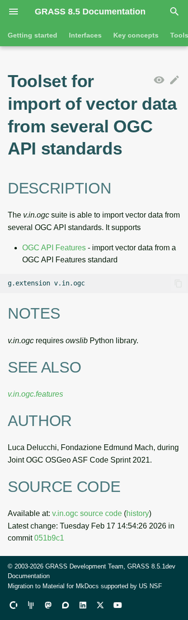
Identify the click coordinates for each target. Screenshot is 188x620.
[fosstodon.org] (48, 604)
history (137, 513)
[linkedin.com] (83, 604)
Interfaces (85, 35)
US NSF (150, 586)
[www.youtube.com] (117, 604)
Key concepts (136, 35)
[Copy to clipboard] (178, 283)
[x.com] (100, 604)
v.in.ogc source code (87, 513)
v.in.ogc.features (35, 394)
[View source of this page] (159, 80)
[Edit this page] (174, 80)
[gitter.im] (31, 604)
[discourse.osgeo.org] (65, 604)
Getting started (32, 35)
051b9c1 (49, 538)
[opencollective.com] (13, 604)
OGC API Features (54, 248)
